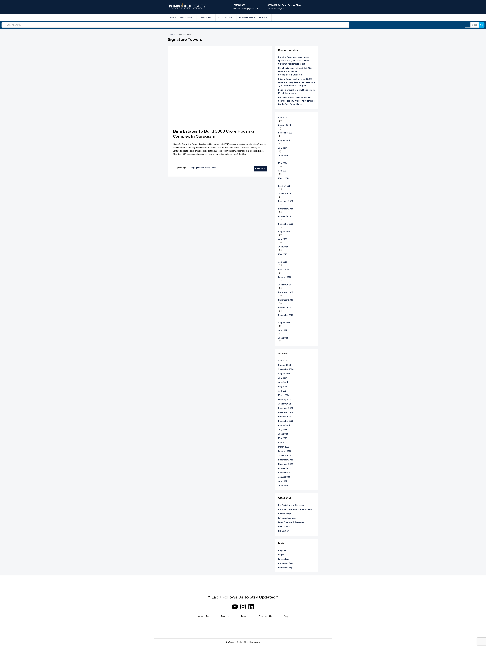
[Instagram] (243, 606)
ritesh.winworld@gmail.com (246, 8)
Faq (286, 616)
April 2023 (282, 262)
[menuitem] (314, 17)
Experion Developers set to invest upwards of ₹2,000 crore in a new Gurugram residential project (293, 60)
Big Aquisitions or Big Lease (203, 168)
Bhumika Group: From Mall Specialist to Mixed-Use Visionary (296, 91)
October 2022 (284, 307)
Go (481, 25)
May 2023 (282, 254)
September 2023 (285, 224)
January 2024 (284, 193)
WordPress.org (285, 567)
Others (263, 17)
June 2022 (283, 338)
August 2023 (284, 231)
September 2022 (285, 315)
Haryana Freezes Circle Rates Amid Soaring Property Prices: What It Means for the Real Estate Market (296, 100)
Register (282, 550)
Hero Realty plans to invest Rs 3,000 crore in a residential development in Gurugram (294, 71)
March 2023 (283, 269)
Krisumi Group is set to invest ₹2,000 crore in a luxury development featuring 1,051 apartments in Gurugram (296, 82)
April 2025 (282, 117)
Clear (474, 25)
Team (244, 616)
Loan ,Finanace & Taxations (291, 522)
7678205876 (239, 5)
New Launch (284, 526)
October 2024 (284, 125)
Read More (260, 169)
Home (173, 17)
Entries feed (283, 559)
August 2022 (284, 323)
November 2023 (285, 209)
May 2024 (282, 163)
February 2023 (284, 277)
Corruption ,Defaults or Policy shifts (295, 509)
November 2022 (285, 300)
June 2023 (283, 247)
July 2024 (282, 148)
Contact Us (265, 616)
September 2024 (285, 133)
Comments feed (285, 563)
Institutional (224, 17)
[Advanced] (468, 25)
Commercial (205, 17)
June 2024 (283, 155)
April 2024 (282, 171)
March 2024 (283, 178)
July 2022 (282, 330)
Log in (281, 555)
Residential (186, 17)
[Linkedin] (251, 606)
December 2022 (285, 292)
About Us (203, 616)
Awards (225, 616)
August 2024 (284, 140)
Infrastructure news (287, 518)
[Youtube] (235, 606)
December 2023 (285, 201)
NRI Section (283, 531)
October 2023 (284, 216)
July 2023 (282, 239)
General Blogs (284, 514)
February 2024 (284, 186)
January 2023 (284, 285)
